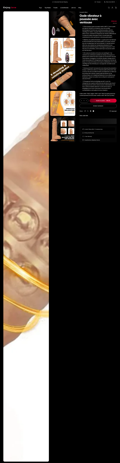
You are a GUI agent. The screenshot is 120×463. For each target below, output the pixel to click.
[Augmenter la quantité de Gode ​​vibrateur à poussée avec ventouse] (86, 101)
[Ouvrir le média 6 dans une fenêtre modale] (62, 129)
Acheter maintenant (98, 106)
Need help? (114, 111)
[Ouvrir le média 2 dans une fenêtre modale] (62, 23)
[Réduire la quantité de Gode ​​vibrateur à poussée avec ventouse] (81, 101)
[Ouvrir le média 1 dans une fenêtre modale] (26, 236)
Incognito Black (84, 12)
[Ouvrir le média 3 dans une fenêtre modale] (62, 50)
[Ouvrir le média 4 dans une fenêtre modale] (62, 76)
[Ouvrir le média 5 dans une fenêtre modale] (62, 103)
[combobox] (98, 2)
